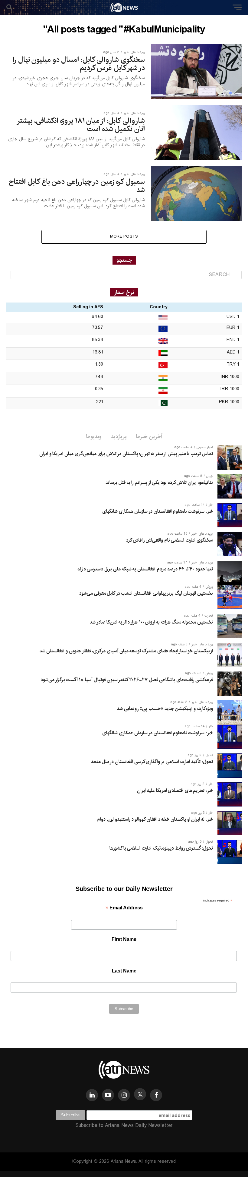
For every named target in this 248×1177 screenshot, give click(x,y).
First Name (124, 939)
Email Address (124, 908)
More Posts (124, 236)
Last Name (124, 970)
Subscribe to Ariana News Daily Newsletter (124, 1125)
